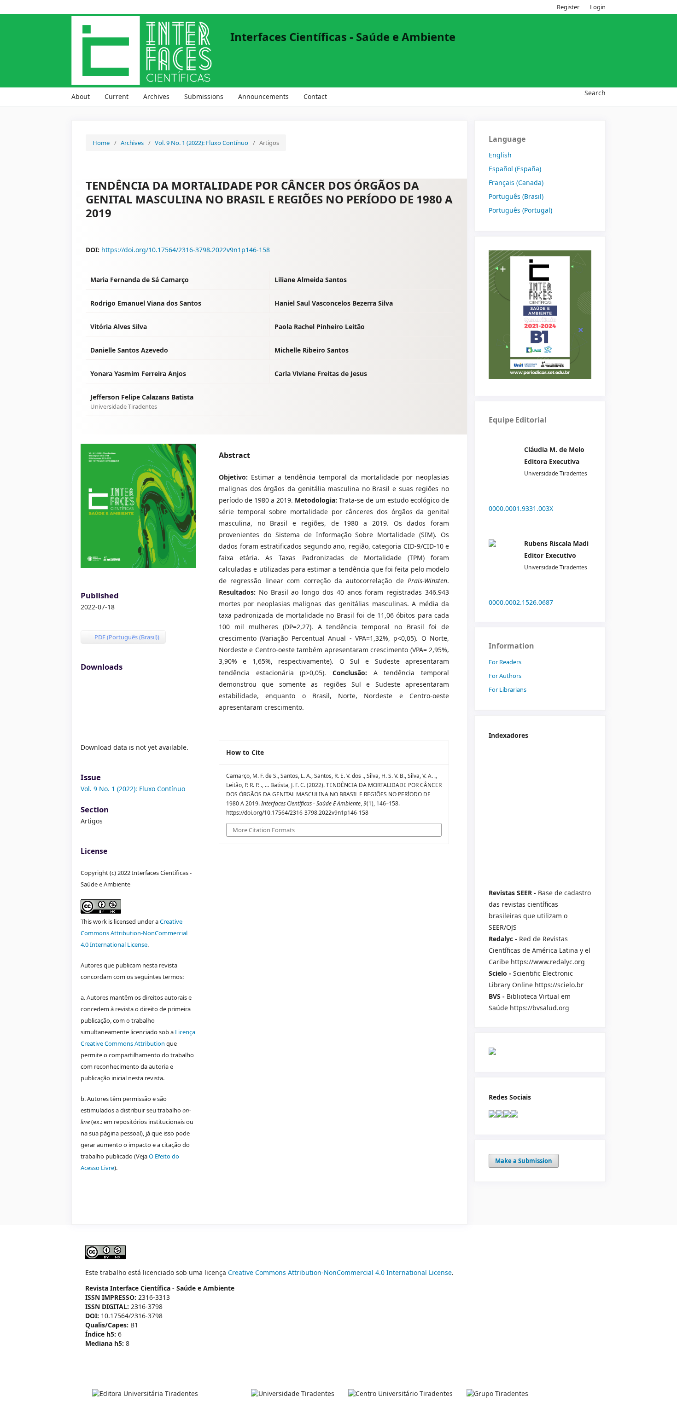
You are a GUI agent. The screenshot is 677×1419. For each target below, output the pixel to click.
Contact (315, 96)
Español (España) (515, 168)
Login (598, 7)
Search (594, 92)
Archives (156, 96)
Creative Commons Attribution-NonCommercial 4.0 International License (134, 933)
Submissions (203, 96)
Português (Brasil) (516, 196)
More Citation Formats (264, 830)
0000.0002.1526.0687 (521, 602)
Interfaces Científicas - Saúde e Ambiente (342, 37)
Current (116, 96)
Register (568, 7)
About (80, 96)
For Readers (505, 662)
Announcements (263, 96)
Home (101, 143)
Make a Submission (523, 1161)
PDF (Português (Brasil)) (126, 637)
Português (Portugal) (520, 210)
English (500, 155)
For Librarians (507, 689)
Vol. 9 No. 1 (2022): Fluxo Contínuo (201, 143)
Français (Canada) (516, 182)
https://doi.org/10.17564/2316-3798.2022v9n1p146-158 (185, 249)
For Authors (505, 676)
